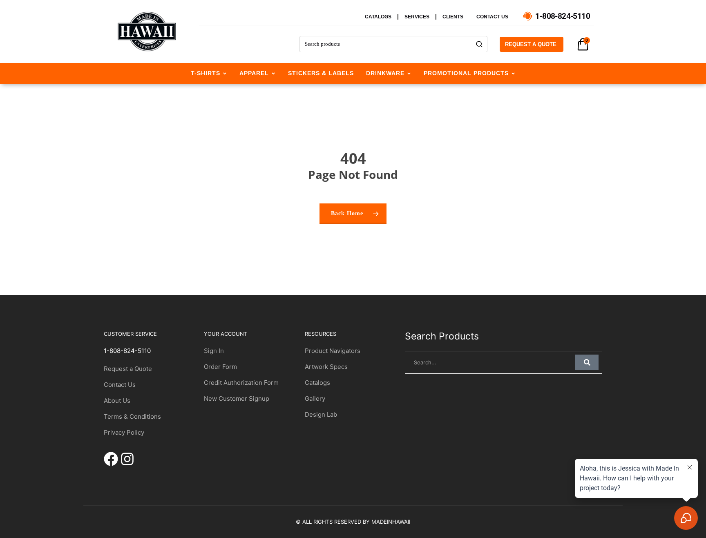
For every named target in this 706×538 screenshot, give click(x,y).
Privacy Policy (124, 432)
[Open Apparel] (273, 73)
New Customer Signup (236, 398)
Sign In (214, 351)
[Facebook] (111, 459)
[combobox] (385, 44)
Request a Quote (128, 369)
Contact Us (120, 384)
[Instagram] (127, 459)
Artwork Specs (326, 367)
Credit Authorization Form (241, 382)
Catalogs (317, 382)
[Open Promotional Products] (513, 73)
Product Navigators (332, 351)
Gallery (315, 398)
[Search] (479, 44)
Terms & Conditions (132, 416)
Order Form (220, 367)
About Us (117, 400)
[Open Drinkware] (409, 73)
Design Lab (321, 414)
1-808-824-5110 (127, 351)
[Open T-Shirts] (224, 73)
